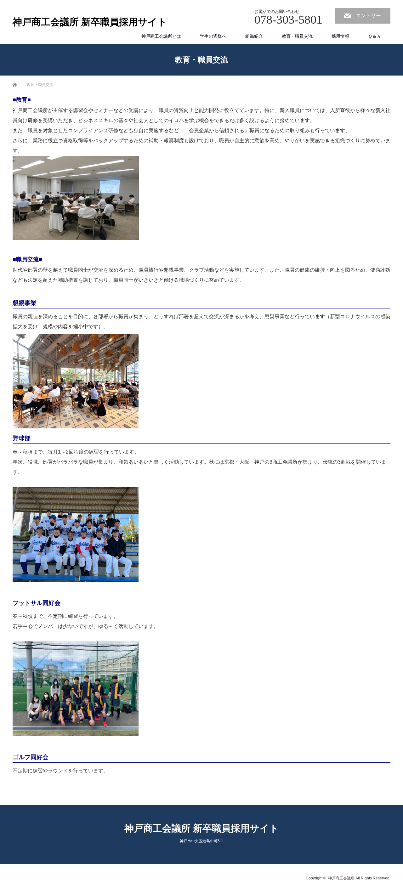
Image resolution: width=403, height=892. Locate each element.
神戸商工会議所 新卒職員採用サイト (90, 22)
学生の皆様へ (213, 36)
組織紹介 (254, 36)
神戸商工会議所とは (161, 36)
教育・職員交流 (297, 36)
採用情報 (340, 36)
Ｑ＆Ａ (374, 36)
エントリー (368, 15)
